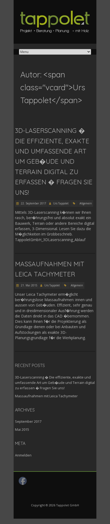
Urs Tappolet (61, 203)
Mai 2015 (22, 429)
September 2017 (28, 421)
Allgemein (86, 203)
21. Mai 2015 (28, 285)
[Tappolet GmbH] (55, 13)
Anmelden (23, 455)
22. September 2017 (33, 203)
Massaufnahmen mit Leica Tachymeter (46, 396)
